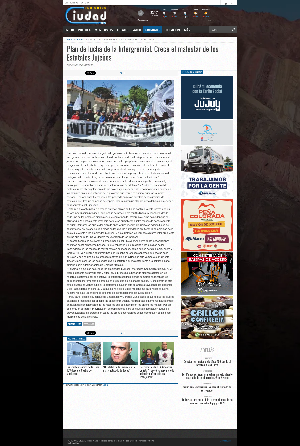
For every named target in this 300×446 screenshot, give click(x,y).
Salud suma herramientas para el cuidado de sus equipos (207, 388)
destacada (89, 324)
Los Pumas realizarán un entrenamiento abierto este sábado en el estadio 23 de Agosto (207, 376)
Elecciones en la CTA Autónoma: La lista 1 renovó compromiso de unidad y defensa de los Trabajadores (157, 372)
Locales (122, 30)
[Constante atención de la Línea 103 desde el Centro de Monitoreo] (84, 363)
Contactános (225, 441)
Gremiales (152, 30)
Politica (84, 30)
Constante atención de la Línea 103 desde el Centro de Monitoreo (83, 370)
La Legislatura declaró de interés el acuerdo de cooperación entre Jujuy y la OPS (207, 401)
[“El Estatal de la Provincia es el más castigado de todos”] (120, 363)
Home (69, 39)
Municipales (104, 30)
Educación (172, 30)
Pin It (122, 73)
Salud (136, 30)
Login (105, 385)
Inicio (69, 30)
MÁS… (188, 30)
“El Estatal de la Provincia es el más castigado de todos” (119, 368)
